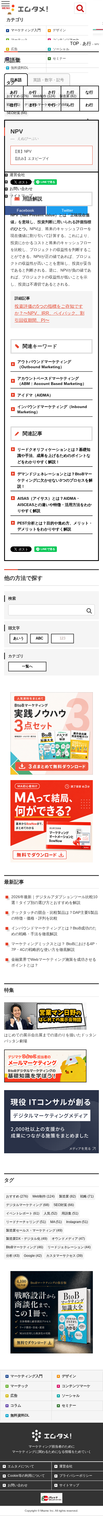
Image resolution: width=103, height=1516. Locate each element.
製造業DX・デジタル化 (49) (26, 1239)
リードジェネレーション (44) (69, 1247)
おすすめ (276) (17, 1196)
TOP (74, 43)
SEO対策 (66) (64, 1205)
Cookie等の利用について (26, 1476)
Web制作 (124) (43, 1196)
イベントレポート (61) (22, 1213)
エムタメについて (21, 1466)
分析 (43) (13, 1256)
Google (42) (33, 1256)
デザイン (59, 30)
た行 (70, 92)
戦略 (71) (87, 1196)
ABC (39, 638)
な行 (89, 92)
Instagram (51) (77, 1222)
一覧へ (27, 666)
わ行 (89, 105)
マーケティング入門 (26, 30)
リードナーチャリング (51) (26, 1222)
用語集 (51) (70, 1213)
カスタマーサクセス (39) (64, 1256)
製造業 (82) (67, 1196)
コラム (15, 1405)
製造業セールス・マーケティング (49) (34, 1230)
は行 (14, 105)
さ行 (51, 92)
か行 (33, 92)
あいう (18, 638)
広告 (14, 49)
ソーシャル (61, 49)
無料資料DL (19, 1415)
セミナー (69, 1405)
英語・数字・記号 (48, 80)
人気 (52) (50, 1213)
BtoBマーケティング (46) (24, 1247)
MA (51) (56, 1222)
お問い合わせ (17, 1485)
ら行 (70, 105)
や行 (51, 105)
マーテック (19, 40)
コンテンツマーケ (66, 40)
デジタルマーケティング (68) (27, 1205)
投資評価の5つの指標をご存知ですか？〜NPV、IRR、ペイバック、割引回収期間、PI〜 (49, 313)
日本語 (16, 80)
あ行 (86, 43)
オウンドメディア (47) (68, 1239)
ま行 (33, 105)
